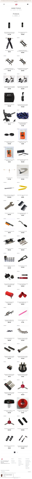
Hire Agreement (28, 460)
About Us (19, 460)
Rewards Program (20, 464)
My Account (13, 460)
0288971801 (2, 462)
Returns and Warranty (27, 466)
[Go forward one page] (17, 452)
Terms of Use (27, 468)
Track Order (13, 461)
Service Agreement (28, 461)
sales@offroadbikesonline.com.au (5, 463)
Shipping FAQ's (28, 464)
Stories (19, 465)
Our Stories (20, 461)
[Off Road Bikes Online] (16, 4)
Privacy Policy (27, 467)
